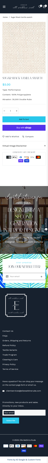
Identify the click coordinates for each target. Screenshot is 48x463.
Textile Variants (9, 350)
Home (5, 17)
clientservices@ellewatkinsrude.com (23, 391)
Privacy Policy (9, 364)
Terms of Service (10, 369)
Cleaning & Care (10, 359)
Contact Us (7, 331)
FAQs (4, 336)
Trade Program (9, 355)
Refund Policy (9, 345)
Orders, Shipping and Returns (16, 340)
